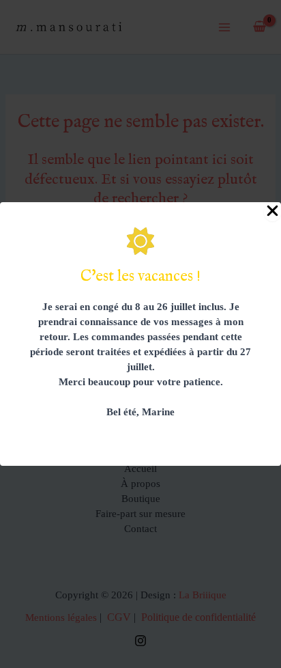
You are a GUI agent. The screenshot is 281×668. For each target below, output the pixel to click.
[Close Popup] (272, 211)
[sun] (140, 241)
